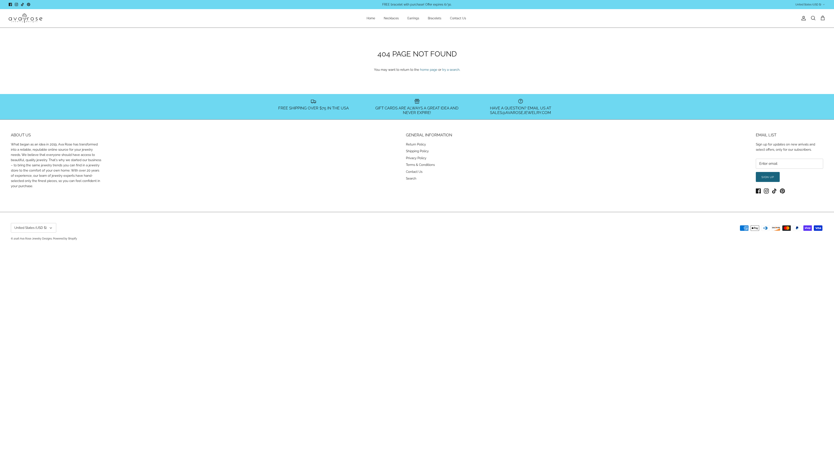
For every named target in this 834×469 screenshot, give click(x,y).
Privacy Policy (416, 158)
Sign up (767, 177)
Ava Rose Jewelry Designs (36, 238)
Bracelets (434, 18)
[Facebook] (10, 4)
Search (411, 178)
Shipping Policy (417, 151)
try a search (451, 70)
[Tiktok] (22, 4)
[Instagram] (16, 4)
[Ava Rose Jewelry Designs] (25, 18)
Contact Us (458, 18)
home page (428, 70)
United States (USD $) (808, 4)
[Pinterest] (28, 4)
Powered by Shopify (65, 238)
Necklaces (391, 18)
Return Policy (416, 144)
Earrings (413, 18)
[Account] (802, 18)
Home (371, 18)
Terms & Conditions (420, 165)
